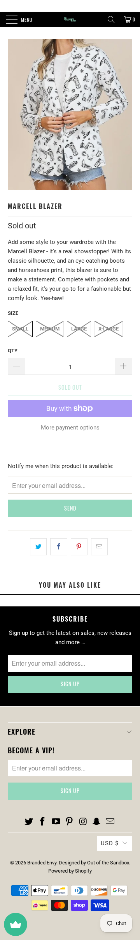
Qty (13, 350)
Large (79, 329)
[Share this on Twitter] (38, 546)
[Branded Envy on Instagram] (83, 822)
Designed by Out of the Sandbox (94, 863)
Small (20, 329)
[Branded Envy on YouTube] (56, 822)
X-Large (108, 329)
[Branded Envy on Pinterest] (69, 822)
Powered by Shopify (70, 871)
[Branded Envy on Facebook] (43, 822)
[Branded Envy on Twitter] (29, 822)
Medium (50, 329)
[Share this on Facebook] (58, 546)
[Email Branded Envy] (110, 822)
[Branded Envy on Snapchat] (97, 822)
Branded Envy (41, 863)
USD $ (110, 843)
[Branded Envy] (70, 19)
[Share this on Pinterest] (79, 546)
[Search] (111, 19)
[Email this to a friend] (99, 546)
